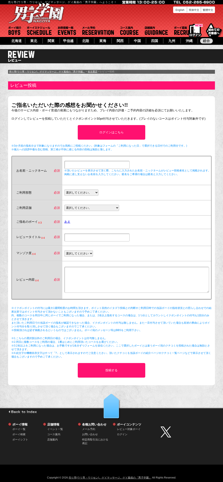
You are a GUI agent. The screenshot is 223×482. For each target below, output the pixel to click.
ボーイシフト (39, 30)
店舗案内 (156, 30)
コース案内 (129, 30)
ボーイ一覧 (18, 429)
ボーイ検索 (18, 434)
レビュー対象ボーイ (128, 429)
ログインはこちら (111, 132)
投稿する (111, 370)
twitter (186, 432)
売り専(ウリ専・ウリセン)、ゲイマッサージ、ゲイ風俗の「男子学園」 (47, 71)
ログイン (195, 30)
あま (67, 221)
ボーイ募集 (184, 30)
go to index (22, 411)
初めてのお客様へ (213, 30)
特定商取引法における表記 (95, 439)
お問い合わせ (90, 434)
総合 (206, 41)
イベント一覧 (66, 30)
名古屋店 (92, 71)
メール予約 (98, 30)
